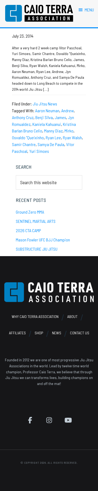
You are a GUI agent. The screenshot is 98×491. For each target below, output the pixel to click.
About (72, 316)
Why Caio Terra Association (35, 316)
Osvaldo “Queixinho (28, 137)
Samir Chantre (24, 144)
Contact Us (79, 333)
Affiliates (17, 333)
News (56, 333)
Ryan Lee (53, 137)
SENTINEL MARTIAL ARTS (36, 221)
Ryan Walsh (72, 137)
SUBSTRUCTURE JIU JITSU (36, 248)
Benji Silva (44, 117)
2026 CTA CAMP (28, 230)
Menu (89, 9)
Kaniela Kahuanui (46, 124)
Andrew (67, 110)
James (60, 117)
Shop (39, 333)
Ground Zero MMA (30, 211)
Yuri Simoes (39, 151)
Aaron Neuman (47, 110)
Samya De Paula (51, 144)
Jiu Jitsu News (45, 103)
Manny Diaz (53, 130)
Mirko (69, 130)
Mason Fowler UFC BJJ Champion (43, 239)
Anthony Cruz (22, 117)
